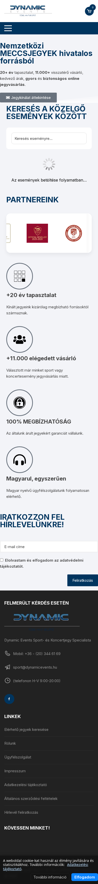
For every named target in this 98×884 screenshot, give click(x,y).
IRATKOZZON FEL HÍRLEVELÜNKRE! (32, 521)
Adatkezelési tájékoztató (25, 784)
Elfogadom (84, 877)
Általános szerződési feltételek (31, 798)
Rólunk (10, 743)
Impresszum (15, 771)
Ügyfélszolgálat (17, 757)
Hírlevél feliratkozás (21, 812)
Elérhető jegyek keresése (26, 729)
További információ (50, 877)
